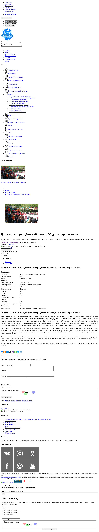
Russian (14, 21)
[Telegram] (21, 352)
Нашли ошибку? (6, 248)
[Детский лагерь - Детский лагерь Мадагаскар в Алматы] (21, 230)
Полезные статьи (10, 56)
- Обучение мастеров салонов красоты (22, 98)
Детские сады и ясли (14, 87)
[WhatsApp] (15, 352)
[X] (10, 352)
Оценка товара (6, 386)
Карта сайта (8, 431)
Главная (7, 50)
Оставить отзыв (14, 242)
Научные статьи (10, 54)
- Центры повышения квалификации (21, 106)
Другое (10, 94)
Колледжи (11, 115)
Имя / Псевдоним (6, 365)
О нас (6, 426)
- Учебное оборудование (17, 103)
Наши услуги (9, 422)
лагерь (13, 401)
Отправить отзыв (7, 397)
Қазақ (12, 25)
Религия (10, 143)
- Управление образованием (18, 101)
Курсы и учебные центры (16, 122)
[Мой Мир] (7, 352)
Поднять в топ (6, 249)
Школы (10, 157)
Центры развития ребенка (16, 153)
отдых (30, 401)
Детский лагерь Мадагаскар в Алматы (13, 182)
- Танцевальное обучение (17, 112)
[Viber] (13, 352)
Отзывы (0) (8, 263)
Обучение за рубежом (15, 136)
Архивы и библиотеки (15, 77)
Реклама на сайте (10, 421)
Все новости (5, 408)
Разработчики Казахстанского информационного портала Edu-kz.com (28, 419)
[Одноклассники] (4, 352)
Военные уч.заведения (15, 80)
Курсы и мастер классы (15, 119)
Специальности (10, 59)
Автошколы (12, 73)
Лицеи (10, 125)
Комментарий (5, 384)
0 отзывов (4, 242)
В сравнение (32, 242)
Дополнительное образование (17, 91)
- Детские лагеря (15, 110)
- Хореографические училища (19, 105)
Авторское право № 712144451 (11, 477)
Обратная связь (10, 433)
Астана (18, 401)
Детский (7, 401)
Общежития (12, 139)
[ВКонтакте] (2, 352)
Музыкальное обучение (15, 129)
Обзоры (7, 57)
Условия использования (12, 428)
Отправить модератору (49, 529)
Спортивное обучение (15, 146)
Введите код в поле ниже (10, 390)
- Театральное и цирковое (17, 99)
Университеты (12, 84)
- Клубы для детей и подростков (20, 96)
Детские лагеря (10, 192)
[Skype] (18, 352)
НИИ (9, 132)
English (13, 23)
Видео (7, 61)
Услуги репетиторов (14, 150)
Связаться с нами (10, 429)
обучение (25, 401)
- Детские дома (14, 108)
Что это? (11, 244)
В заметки (23, 242)
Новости (7, 52)
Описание (8, 262)
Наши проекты (10, 424)
